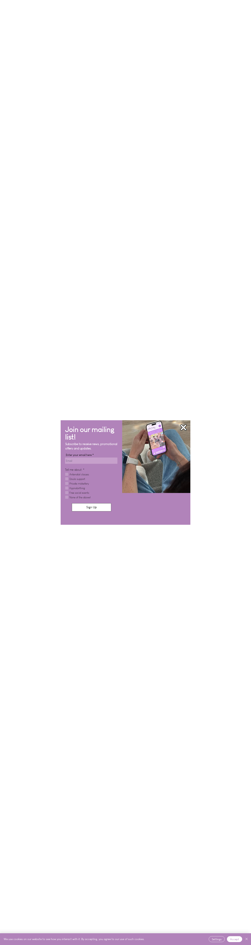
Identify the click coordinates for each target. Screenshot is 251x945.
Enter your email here (79, 454)
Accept (234, 939)
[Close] (246, 939)
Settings (217, 939)
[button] (183, 427)
